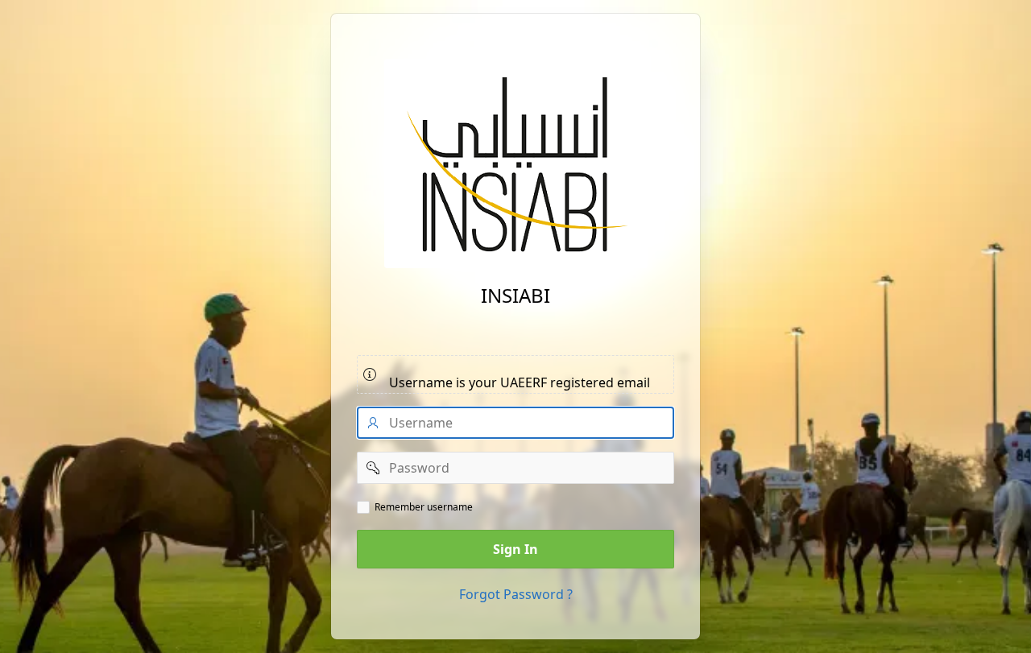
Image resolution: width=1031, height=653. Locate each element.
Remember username (424, 507)
